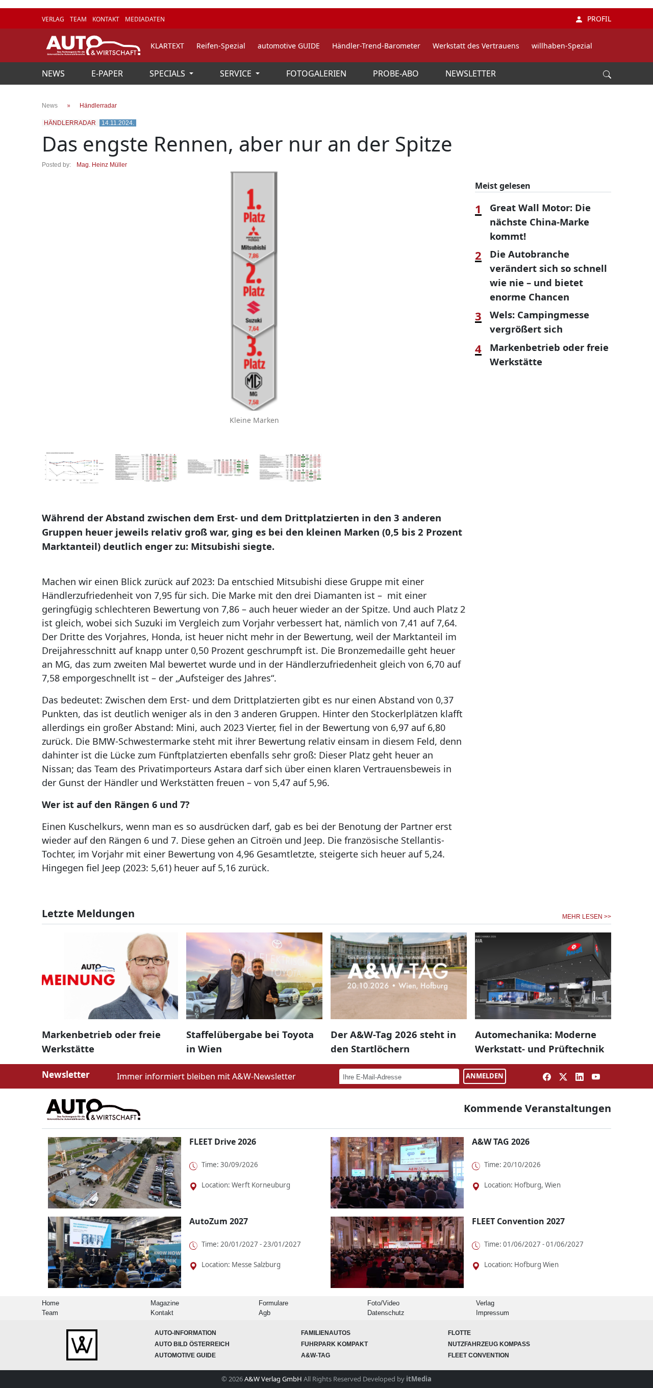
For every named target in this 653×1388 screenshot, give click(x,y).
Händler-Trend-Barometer (376, 46)
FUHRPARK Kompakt (334, 1344)
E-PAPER (108, 73)
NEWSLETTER (470, 73)
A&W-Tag (315, 1355)
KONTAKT (106, 19)
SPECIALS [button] (168, 73)
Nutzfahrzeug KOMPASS (489, 1344)
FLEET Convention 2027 (518, 1221)
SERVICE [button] (237, 73)
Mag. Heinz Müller (102, 164)
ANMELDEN (485, 1075)
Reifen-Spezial (220, 46)
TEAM (79, 19)
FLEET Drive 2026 (222, 1141)
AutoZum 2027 (218, 1221)
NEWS (54, 73)
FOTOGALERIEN (317, 73)
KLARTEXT (167, 46)
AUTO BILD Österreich (192, 1344)
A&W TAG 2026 (501, 1141)
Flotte (459, 1332)
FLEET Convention (478, 1355)
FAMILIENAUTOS (325, 1332)
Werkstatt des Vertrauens (476, 46)
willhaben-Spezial (562, 46)
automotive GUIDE (289, 46)
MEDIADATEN (145, 19)
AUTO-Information (185, 1332)
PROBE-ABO (397, 73)
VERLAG (54, 19)
